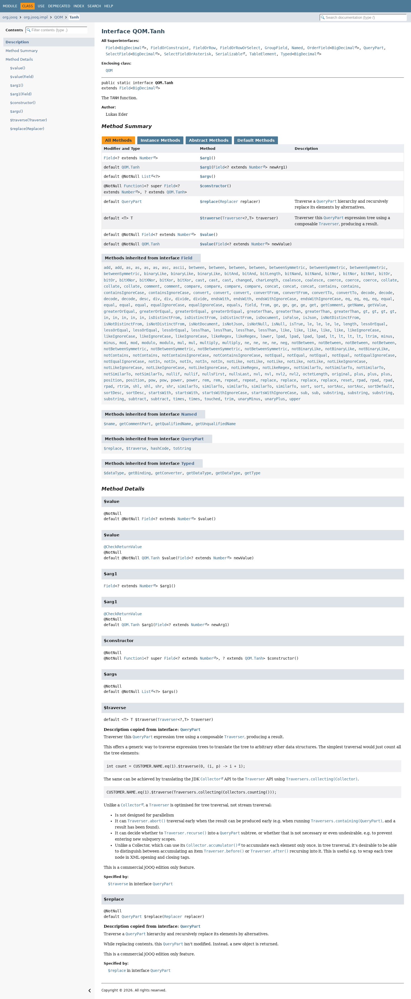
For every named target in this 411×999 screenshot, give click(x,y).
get (313, 305)
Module (10, 6)
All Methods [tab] (118, 140)
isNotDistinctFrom (340, 317)
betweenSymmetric (287, 267)
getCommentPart (135, 424)
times (178, 399)
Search (94, 6)
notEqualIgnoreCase (374, 355)
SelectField (118, 54)
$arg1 (205, 158)
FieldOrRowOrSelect (240, 48)
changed (243, 280)
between (196, 267)
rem (205, 380)
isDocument (267, 317)
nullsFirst (213, 374)
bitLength (270, 273)
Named (297, 48)
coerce (334, 280)
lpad (280, 336)
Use (41, 6)
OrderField (318, 48)
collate (389, 280)
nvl (257, 374)
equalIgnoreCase (167, 305)
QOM (58, 17)
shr (158, 386)
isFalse (290, 317)
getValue (377, 305)
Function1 (134, 186)
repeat (231, 380)
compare (192, 286)
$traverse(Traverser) (28, 120)
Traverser (232, 218)
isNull (278, 324)
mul (181, 342)
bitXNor (127, 280)
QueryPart (373, 48)
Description (17, 42)
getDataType (198, 473)
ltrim (371, 336)
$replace (209, 201)
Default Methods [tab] (256, 140)
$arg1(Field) (21, 94)
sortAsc (335, 386)
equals (233, 305)
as (128, 267)
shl (136, 386)
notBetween (303, 342)
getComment (332, 305)
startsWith (159, 392)
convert (201, 292)
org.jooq (10, 17)
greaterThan (259, 311)
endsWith (220, 299)
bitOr (384, 273)
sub (304, 392)
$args (205, 176)
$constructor (213, 186)
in (106, 317)
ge (276, 305)
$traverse (210, 218)
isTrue (296, 324)
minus (386, 336)
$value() (17, 68)
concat (271, 286)
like (284, 330)
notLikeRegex (244, 367)
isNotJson (232, 324)
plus (358, 374)
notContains (116, 355)
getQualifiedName (173, 424)
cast (199, 280)
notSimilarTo (307, 367)
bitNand (293, 273)
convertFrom (266, 292)
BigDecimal (130, 48)
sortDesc (113, 392)
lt (332, 336)
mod (122, 342)
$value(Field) (22, 77)
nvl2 (280, 374)
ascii (178, 267)
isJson (309, 317)
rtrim (122, 386)
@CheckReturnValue (123, 547)
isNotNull (257, 324)
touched (212, 399)
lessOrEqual (373, 324)
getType (252, 473)
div (156, 299)
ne (247, 342)
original (341, 374)
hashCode (160, 448)
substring (333, 392)
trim (229, 399)
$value (206, 234)
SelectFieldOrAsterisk (187, 54)
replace (268, 380)
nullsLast (239, 374)
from (264, 305)
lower (265, 336)
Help (108, 6)
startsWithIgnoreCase (224, 392)
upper (295, 399)
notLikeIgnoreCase (346, 361)
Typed (286, 54)
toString (182, 448)
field (250, 305)
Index (79, 6)
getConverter (168, 473)
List (146, 176)
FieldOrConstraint (170, 48)
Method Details (19, 59)
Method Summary (22, 51)
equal (386, 299)
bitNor (332, 273)
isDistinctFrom (164, 317)
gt (365, 311)
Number (146, 158)
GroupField (276, 48)
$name (109, 424)
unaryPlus (275, 399)
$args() (16, 111)
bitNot (367, 273)
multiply (209, 342)
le (309, 324)
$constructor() (23, 103)
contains (327, 286)
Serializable (229, 54)
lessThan (200, 330)
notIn (154, 361)
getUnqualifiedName (215, 424)
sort (305, 386)
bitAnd (231, 273)
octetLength (315, 374)
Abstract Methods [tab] (208, 140)
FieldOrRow (204, 48)
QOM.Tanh (131, 167)
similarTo (188, 386)
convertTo (322, 292)
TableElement (262, 54)
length (349, 324)
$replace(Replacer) (27, 129)
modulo (148, 342)
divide (182, 299)
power (176, 380)
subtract (137, 399)
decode (367, 292)
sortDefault (380, 386)
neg (283, 342)
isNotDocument (203, 324)
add (107, 267)
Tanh (74, 17)
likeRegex (221, 336)
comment (152, 286)
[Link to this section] (155, 126)
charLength (267, 280)
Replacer (229, 201)
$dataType (114, 473)
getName (355, 305)
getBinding (139, 473)
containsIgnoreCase (124, 292)
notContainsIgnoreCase (185, 355)
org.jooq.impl (36, 17)
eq (347, 299)
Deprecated (59, 6)
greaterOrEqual (119, 311)
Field (111, 48)
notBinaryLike (306, 349)
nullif (173, 374)
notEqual (274, 355)
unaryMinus (249, 399)
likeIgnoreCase (363, 330)
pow (151, 380)
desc (144, 299)
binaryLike (155, 273)
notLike (234, 361)
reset (346, 380)
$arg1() (16, 85)
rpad (360, 380)
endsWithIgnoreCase (276, 299)
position (113, 380)
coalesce (292, 280)
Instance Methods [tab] (160, 140)
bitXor (166, 280)
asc (165, 267)
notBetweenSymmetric (125, 349)
